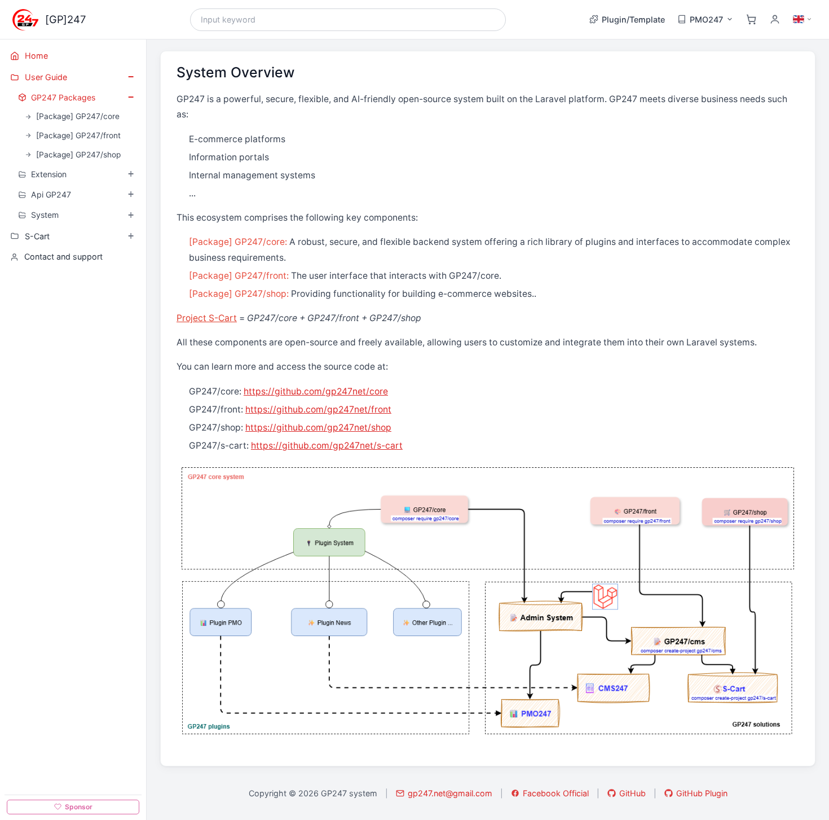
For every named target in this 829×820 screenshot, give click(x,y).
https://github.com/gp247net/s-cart (327, 445)
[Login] (775, 19)
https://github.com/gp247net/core (316, 391)
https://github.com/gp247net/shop (318, 427)
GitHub (632, 793)
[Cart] (751, 19)
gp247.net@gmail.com (450, 793)
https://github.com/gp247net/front (318, 409)
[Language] (802, 19)
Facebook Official (556, 793)
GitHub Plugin (701, 793)
